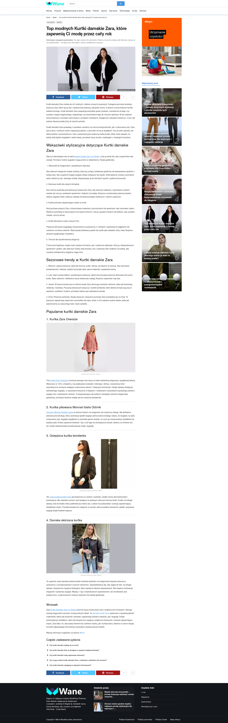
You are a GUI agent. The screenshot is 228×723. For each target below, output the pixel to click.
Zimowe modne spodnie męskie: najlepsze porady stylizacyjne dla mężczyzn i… (118, 706)
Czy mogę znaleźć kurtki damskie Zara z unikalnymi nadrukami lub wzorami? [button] (78, 660)
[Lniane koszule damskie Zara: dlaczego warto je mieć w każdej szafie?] (162, 248)
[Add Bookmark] (132, 97)
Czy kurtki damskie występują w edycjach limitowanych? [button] (70, 665)
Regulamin (145, 697)
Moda (59, 22)
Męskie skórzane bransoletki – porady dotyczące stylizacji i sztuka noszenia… (119, 694)
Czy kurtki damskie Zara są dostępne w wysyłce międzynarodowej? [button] (74, 650)
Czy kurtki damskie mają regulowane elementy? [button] (67, 655)
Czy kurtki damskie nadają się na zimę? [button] (64, 645)
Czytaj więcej (61, 709)
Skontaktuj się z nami (149, 706)
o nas (143, 692)
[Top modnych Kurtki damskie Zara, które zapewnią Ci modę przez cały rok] (162, 219)
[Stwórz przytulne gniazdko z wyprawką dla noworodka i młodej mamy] (162, 160)
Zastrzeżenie (146, 702)
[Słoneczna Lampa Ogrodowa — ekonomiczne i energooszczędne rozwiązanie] (162, 277)
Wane (82, 632)
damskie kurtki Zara (100, 613)
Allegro (50, 22)
